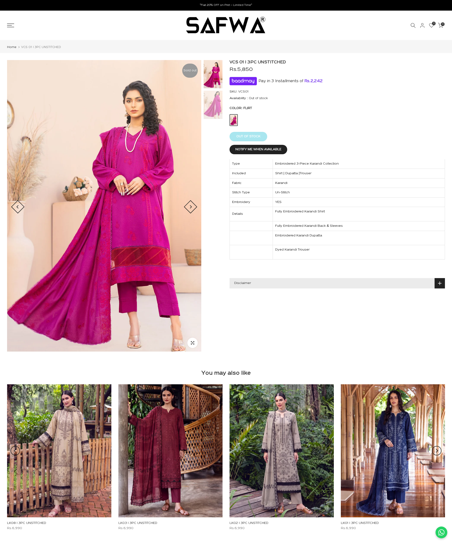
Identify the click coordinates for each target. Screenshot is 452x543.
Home (11, 47)
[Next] (190, 207)
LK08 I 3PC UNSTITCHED (26, 523)
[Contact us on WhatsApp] (441, 532)
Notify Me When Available (258, 149)
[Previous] (17, 207)
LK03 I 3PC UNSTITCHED (137, 523)
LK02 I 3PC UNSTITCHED (249, 523)
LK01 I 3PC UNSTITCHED (360, 523)
